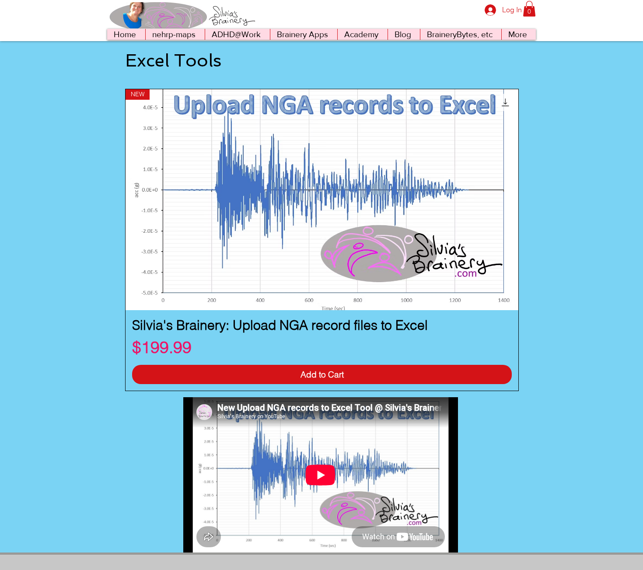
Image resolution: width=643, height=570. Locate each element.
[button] (529, 9)
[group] (322, 240)
